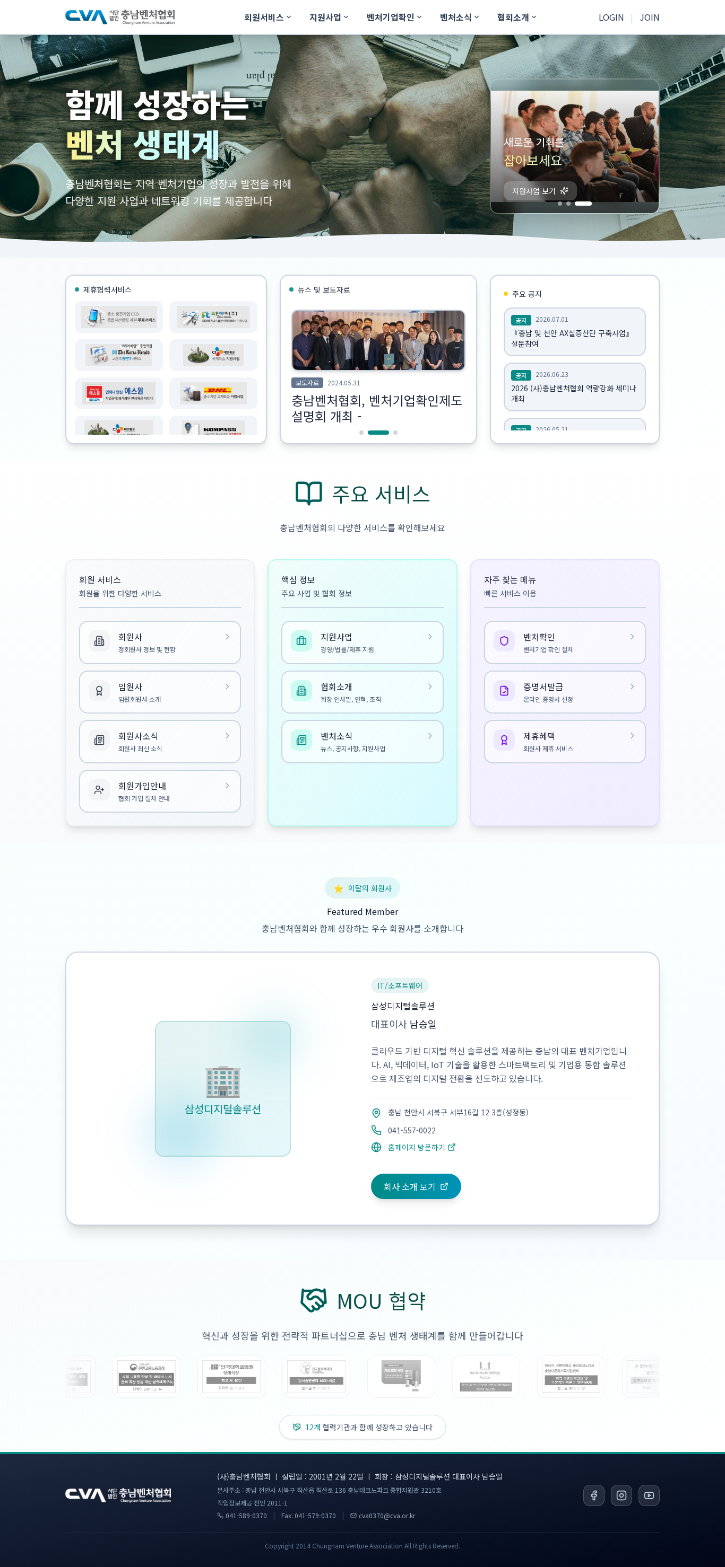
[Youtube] (649, 1495)
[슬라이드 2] (581, 203)
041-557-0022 (412, 1130)
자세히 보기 (530, 191)
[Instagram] (621, 1495)
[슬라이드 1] (566, 203)
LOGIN (611, 17)
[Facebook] (594, 1495)
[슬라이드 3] (590, 203)
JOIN (650, 17)
